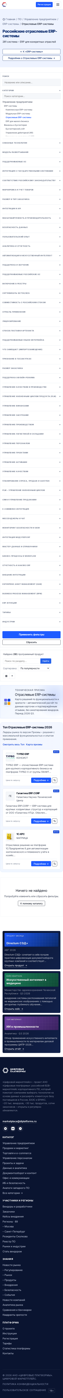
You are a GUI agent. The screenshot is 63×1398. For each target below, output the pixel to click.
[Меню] (58, 4)
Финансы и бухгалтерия (15, 125)
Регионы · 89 (10, 1221)
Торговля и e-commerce (17, 1153)
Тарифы (7, 1343)
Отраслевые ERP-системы (18, 117)
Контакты (8, 1353)
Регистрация (44, 4)
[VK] (13, 1128)
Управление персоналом (17, 1158)
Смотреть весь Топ (13, 744)
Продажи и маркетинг (16, 1148)
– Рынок (7, 1275)
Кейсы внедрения (13, 1216)
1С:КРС (20, 834)
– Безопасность (12, 1290)
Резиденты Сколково (15, 1236)
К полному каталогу (31, 903)
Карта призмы (34, 744)
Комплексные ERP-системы (19, 109)
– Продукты (9, 1280)
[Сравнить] (54, 780)
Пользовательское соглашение (24, 1390)
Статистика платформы (16, 1348)
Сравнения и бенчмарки (17, 1309)
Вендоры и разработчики (17, 1206)
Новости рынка (12, 1265)
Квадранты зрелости (15, 1314)
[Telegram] (5, 1128)
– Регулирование (13, 1270)
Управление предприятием (40, 19)
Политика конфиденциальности (25, 1384)
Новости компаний (14, 1299)
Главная (10, 19)
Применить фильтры (31, 634)
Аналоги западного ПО (16, 1187)
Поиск (5, 76)
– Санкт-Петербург (14, 1231)
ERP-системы (11, 23)
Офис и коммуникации (16, 1178)
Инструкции (10, 1333)
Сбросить (31, 642)
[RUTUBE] (20, 1128)
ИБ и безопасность (14, 1183)
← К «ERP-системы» (31, 51)
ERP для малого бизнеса (17, 121)
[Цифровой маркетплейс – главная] (4, 4)
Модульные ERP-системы (18, 113)
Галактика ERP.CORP (28, 793)
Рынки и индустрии (14, 1246)
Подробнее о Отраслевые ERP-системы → (31, 58)
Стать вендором (12, 1251)
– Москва (8, 1226)
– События (9, 1294)
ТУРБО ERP (22, 754)
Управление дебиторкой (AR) (19, 132)
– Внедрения (10, 1284)
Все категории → (13, 1193)
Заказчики (9, 1211)
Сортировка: (10, 668)
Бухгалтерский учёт (15, 129)
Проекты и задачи (13, 1163)
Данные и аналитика (15, 1168)
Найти (45, 661)
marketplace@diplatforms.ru (20, 1121)
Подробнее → (41, 780)
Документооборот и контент (20, 1173)
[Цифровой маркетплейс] (31, 1070)
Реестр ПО (9, 1241)
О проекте (9, 1328)
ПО (19, 19)
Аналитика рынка (13, 1304)
